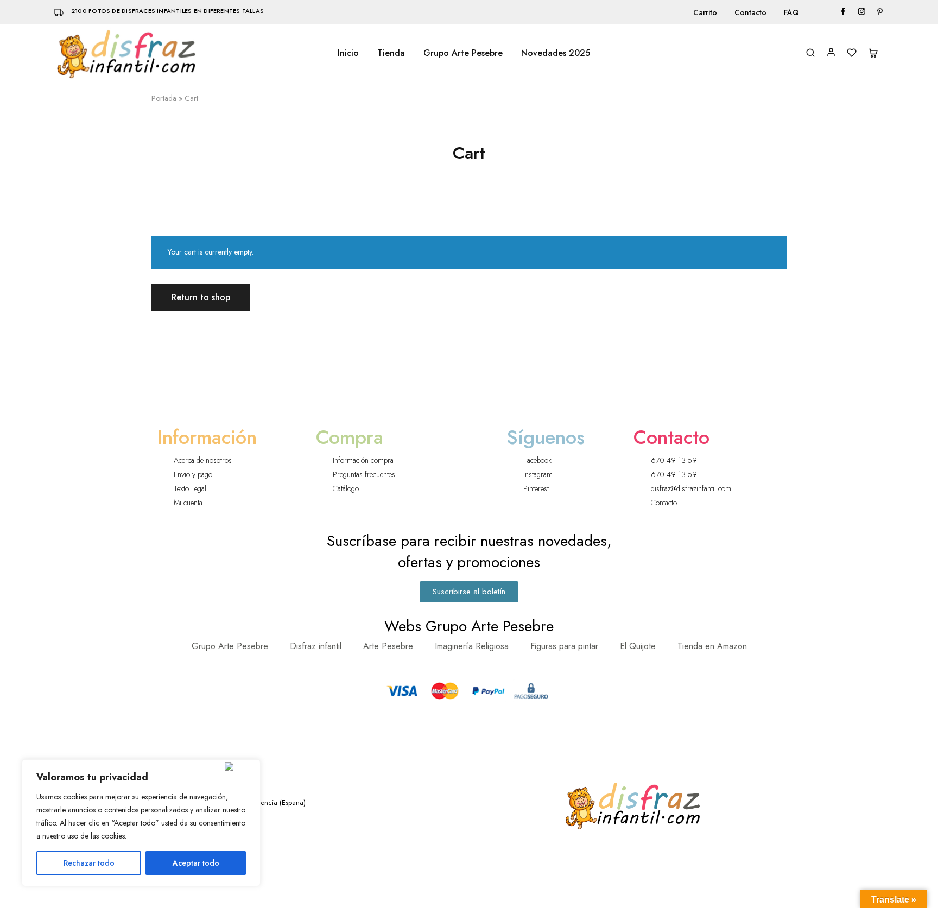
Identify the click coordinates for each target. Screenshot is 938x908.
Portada (163, 98)
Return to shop (201, 297)
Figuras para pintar (564, 646)
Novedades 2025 (555, 53)
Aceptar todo (196, 863)
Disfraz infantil (315, 646)
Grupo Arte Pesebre (463, 53)
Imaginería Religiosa (472, 646)
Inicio (348, 53)
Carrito (705, 12)
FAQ (791, 12)
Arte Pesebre (388, 646)
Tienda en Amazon (712, 646)
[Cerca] (240, 766)
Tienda (391, 53)
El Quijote (638, 646)
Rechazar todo (89, 863)
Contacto (750, 12)
